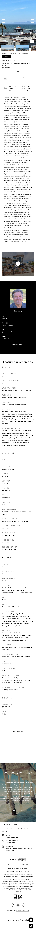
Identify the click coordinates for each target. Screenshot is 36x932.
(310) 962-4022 (7, 325)
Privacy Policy (25, 920)
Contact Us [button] (18, 810)
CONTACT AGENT (18, 344)
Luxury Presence (22, 911)
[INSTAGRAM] (18, 905)
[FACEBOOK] (13, 905)
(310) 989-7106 (10, 842)
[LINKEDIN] (22, 905)
